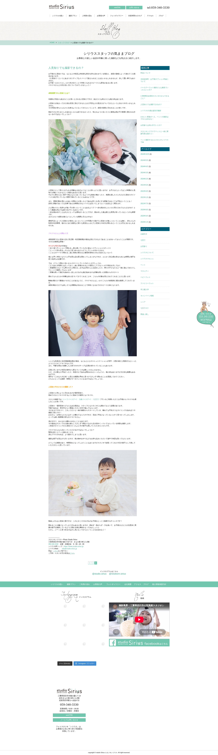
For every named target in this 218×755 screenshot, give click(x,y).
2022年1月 (144, 197)
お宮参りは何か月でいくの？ (151, 125)
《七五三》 (96, 399)
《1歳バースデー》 (85, 399)
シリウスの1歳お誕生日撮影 (151, 111)
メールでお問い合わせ (69, 720)
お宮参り (144, 246)
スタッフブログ (64, 43)
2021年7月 (144, 203)
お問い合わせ (134, 7)
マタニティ (145, 271)
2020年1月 (144, 222)
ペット (143, 265)
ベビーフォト (145, 277)
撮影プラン (73, 16)
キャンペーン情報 (147, 296)
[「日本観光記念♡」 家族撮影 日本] (95, 632)
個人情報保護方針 (159, 584)
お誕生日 (144, 234)
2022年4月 (144, 191)
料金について (145, 73)
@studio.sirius (99, 574)
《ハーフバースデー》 (70, 399)
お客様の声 (101, 16)
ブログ (161, 16)
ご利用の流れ (87, 16)
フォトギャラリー (116, 16)
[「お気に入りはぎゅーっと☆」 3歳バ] (57, 651)
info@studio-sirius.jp (69, 549)
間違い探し (145, 314)
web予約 (117, 7)
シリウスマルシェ (147, 259)
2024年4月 (144, 166)
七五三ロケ (145, 308)
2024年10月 (145, 154)
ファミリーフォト (147, 283)
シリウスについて (147, 252)
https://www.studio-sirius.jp (73, 546)
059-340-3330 (53, 544)
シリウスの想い (58, 16)
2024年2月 (144, 179)
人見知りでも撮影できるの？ (151, 104)
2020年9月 (144, 210)
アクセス (150, 16)
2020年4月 (144, 216)
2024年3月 (144, 173)
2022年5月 (144, 185)
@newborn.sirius (117, 574)
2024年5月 (144, 160)
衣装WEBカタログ (135, 16)
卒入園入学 (145, 289)
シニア (143, 302)
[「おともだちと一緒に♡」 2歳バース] (76, 651)
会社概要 (127, 584)
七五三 (143, 240)
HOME (52, 42)
